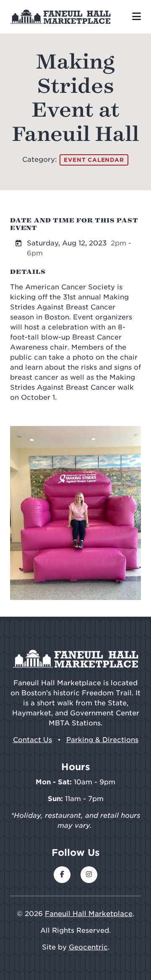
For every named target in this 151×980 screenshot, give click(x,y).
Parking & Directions (102, 740)
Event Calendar (94, 160)
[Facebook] (62, 874)
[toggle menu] (136, 16)
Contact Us (32, 740)
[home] (60, 16)
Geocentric (88, 947)
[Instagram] (89, 874)
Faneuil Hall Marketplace (89, 914)
